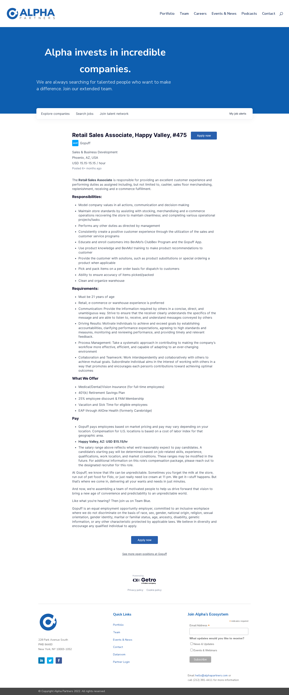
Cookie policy (154, 589)
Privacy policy (135, 589)
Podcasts (249, 14)
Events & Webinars (205, 650)
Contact (268, 14)
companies (55, 114)
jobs (84, 114)
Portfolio (167, 14)
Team (184, 14)
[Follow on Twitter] (50, 660)
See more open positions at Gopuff (144, 553)
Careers (200, 14)
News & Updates (203, 644)
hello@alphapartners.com (211, 675)
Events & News (224, 14)
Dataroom (119, 654)
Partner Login (121, 662)
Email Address (200, 625)
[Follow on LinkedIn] (41, 660)
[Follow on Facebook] (59, 660)
